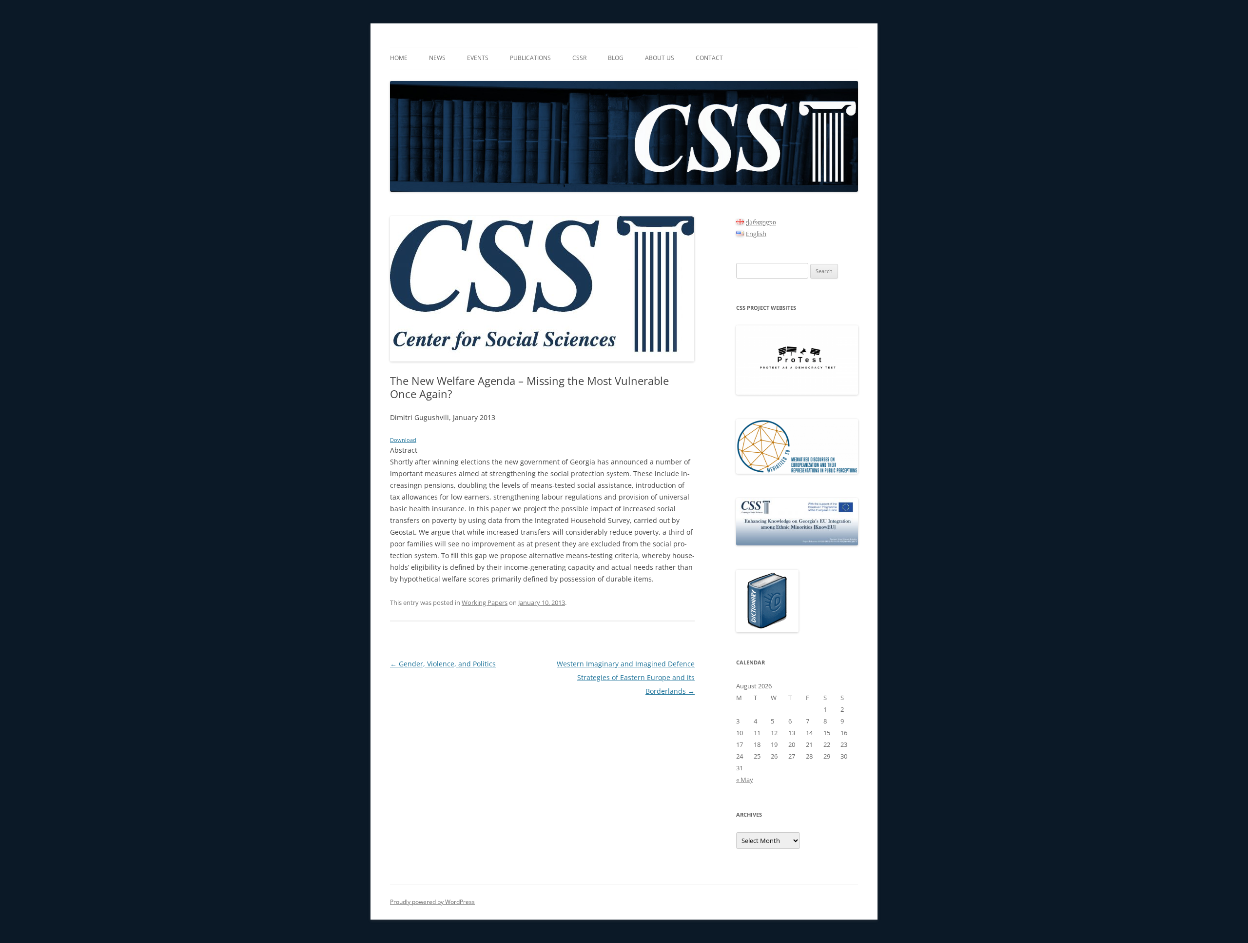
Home (399, 58)
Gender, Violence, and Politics (443, 663)
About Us (659, 58)
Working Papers (484, 602)
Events (477, 58)
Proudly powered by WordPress (432, 902)
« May (744, 779)
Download (403, 439)
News (437, 58)
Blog (616, 58)
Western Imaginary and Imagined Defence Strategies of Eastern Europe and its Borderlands (626, 677)
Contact (709, 58)
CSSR (579, 58)
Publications (530, 58)
